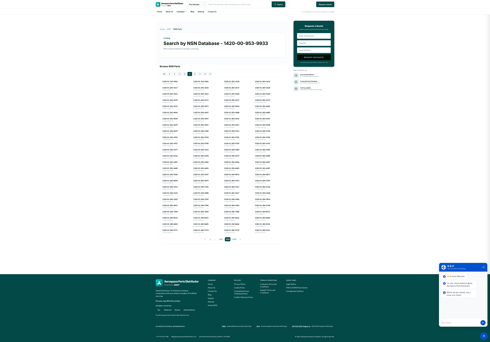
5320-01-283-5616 (201, 150)
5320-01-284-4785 (231, 205)
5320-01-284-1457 (231, 187)
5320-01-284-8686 (231, 224)
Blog (192, 11)
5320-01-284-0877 (262, 174)
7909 (234, 239)
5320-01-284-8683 (262, 218)
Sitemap (201, 11)
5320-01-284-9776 (231, 230)
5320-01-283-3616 (262, 81)
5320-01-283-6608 (170, 168)
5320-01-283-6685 (231, 168)
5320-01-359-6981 (170, 81)
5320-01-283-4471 (201, 106)
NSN (169, 29)
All (164, 74)
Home (159, 11)
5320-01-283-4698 (262, 125)
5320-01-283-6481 (170, 162)
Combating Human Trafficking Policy (241, 292)
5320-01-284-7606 (231, 212)
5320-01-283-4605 (262, 106)
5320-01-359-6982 (201, 81)
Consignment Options (295, 291)
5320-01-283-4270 (170, 100)
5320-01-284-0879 (201, 180)
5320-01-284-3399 (201, 199)
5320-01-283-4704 (201, 137)
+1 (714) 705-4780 (162, 337)
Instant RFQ (212, 305)
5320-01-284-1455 (170, 187)
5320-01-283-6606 (231, 162)
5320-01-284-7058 (170, 212)
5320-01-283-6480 (262, 156)
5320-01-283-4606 (170, 112)
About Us (169, 11)
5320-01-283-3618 (201, 88)
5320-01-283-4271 (201, 100)
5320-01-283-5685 (262, 150)
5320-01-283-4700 (201, 131)
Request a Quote (325, 4)
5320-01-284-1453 (231, 180)
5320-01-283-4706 (262, 137)
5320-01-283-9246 (170, 174)
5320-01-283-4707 (170, 143)
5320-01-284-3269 (170, 199)
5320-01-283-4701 (231, 131)
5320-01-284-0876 (231, 174)
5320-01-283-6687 (262, 168)
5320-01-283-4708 (201, 143)
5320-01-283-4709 (231, 143)
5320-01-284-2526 (262, 187)
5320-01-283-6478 (201, 156)
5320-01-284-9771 (170, 230)
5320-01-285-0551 (262, 230)
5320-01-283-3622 (201, 94)
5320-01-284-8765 (262, 224)
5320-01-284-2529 (170, 193)
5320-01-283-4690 (170, 119)
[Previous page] (205, 239)
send (483, 322)
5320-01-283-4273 (262, 100)
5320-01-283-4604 (231, 106)
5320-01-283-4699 (170, 131)
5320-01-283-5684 (231, 150)
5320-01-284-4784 (201, 205)
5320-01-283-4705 (231, 137)
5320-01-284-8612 (170, 218)
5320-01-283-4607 (201, 112)
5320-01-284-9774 (201, 230)
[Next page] (240, 239)
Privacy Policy (239, 284)
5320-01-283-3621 (170, 94)
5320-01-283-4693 (262, 119)
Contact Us (212, 11)
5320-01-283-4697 (231, 125)
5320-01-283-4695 (201, 125)
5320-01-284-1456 (201, 187)
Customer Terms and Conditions (268, 285)
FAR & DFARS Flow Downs (297, 288)
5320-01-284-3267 (231, 193)
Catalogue (181, 11)
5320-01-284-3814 (262, 199)
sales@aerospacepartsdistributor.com (183, 337)
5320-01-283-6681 (201, 168)
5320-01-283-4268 (231, 94)
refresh (483, 267)
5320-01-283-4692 (231, 119)
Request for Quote (314, 57)
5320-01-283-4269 (262, 94)
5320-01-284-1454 (262, 180)
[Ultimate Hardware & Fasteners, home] (169, 4)
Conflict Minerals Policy (243, 297)
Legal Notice (291, 284)
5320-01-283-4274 (170, 106)
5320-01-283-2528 (231, 81)
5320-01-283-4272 (231, 100)
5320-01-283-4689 (262, 112)
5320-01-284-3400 (231, 199)
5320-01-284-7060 (201, 212)
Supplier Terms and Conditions (267, 291)
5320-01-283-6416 (170, 156)
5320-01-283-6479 (231, 156)
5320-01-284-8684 (170, 224)
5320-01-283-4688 (231, 112)
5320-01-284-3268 (262, 193)
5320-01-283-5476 (262, 143)
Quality (211, 298)
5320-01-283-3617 (170, 88)
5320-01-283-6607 (262, 162)
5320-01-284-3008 (201, 193)
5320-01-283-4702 (262, 131)
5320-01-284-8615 (201, 218)
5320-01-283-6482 (201, 162)
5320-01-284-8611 (262, 212)
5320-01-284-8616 (231, 218)
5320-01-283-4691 (201, 119)
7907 (221, 239)
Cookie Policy (239, 288)
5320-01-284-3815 (170, 205)
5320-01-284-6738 (262, 205)
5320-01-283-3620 (262, 88)
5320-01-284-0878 (170, 180)
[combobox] (239, 4)
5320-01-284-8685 (201, 224)
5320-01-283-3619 (231, 88)
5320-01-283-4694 (170, 125)
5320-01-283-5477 (170, 150)
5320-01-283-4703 (170, 137)
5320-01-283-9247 (201, 174)
